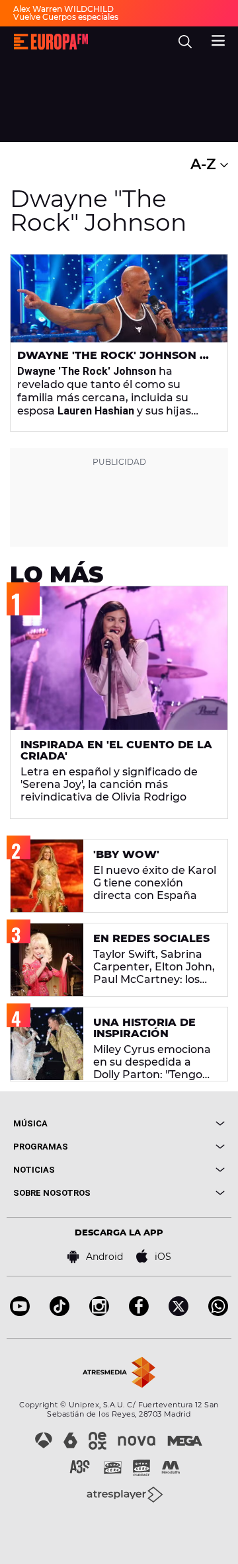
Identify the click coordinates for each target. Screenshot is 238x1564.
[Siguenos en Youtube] (20, 1312)
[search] (185, 41)
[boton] (172, 1123)
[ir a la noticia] (119, 298)
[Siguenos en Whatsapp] (218, 1312)
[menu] (218, 39)
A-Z (205, 164)
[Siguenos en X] (178, 1312)
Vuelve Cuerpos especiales (65, 17)
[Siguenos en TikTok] (59, 1312)
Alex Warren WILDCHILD (63, 9)
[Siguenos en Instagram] (99, 1312)
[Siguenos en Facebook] (139, 1312)
